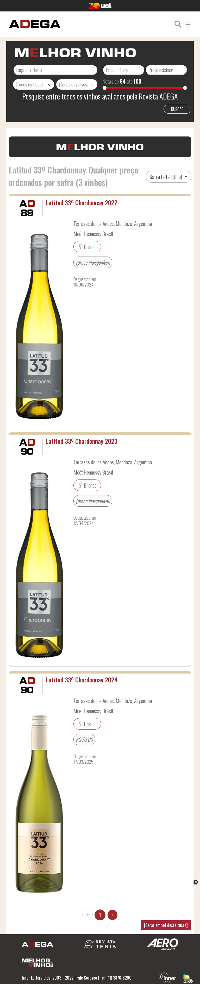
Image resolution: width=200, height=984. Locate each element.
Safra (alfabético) (166, 176)
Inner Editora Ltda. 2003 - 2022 (47, 978)
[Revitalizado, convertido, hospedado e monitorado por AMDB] (188, 978)
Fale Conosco (87, 978)
